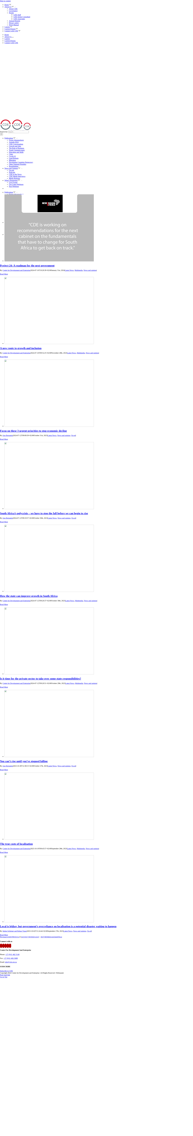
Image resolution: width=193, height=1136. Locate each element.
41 (50, 937)
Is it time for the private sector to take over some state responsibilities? (40, 678)
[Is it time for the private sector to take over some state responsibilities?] (49, 674)
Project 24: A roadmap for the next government (27, 265)
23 (38, 937)
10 (15, 937)
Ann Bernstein (7, 435)
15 (24, 937)
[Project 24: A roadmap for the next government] (49, 261)
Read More (4, 274)
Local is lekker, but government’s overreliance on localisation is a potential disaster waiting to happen (58, 926)
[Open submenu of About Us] (13, 37)
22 (36, 937)
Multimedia (79, 270)
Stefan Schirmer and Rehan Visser (15, 931)
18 (29, 937)
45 (58, 937)
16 (25, 937)
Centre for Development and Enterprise (16, 270)
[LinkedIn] (8, 946)
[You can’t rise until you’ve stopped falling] (49, 756)
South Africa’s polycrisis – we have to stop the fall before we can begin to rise (44, 513)
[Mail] (10, 946)
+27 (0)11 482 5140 (12, 954)
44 (56, 937)
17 (27, 937)
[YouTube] (5, 946)
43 (54, 937)
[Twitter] (3, 946)
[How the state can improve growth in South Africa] (49, 591)
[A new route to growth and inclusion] (49, 343)
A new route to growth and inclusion (20, 348)
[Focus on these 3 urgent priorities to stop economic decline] (49, 426)
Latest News (69, 270)
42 (52, 937)
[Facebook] (1, 946)
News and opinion (90, 270)
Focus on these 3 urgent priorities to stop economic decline (33, 430)
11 (17, 937)
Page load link (5, 975)
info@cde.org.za (11, 962)
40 (49, 937)
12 (18, 937)
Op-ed (73, 435)
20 (33, 937)
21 (34, 937)
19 (31, 937)
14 (22, 937)
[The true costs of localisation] (49, 839)
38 (45, 937)
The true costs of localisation (16, 843)
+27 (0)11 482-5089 (11, 958)
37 (43, 937)
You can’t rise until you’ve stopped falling (24, 761)
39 (47, 937)
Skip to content (5, 1)
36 (41, 937)
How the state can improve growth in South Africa (29, 595)
